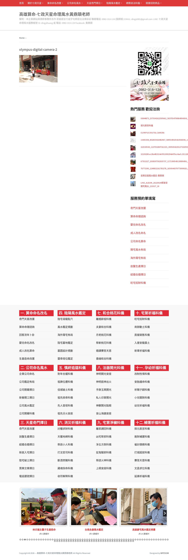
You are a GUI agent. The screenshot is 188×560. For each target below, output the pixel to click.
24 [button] (73, 539)
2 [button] (22, 539)
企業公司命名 (27, 373)
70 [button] (64, 541)
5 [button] (29, 539)
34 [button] (96, 539)
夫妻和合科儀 (103, 327)
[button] (23, 513)
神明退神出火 (103, 381)
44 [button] (119, 539)
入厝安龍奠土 (142, 342)
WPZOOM (165, 553)
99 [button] (131, 541)
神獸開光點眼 (103, 405)
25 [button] (75, 539)
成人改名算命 (27, 350)
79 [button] (85, 541)
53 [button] (140, 539)
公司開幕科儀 (27, 413)
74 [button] (73, 541)
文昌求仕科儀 (142, 468)
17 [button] (57, 539)
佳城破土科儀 (65, 389)
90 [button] (110, 541)
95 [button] (121, 541)
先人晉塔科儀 (65, 405)
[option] (44, 512)
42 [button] (114, 539)
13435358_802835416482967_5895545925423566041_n (164, 140)
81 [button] (89, 541)
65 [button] (167, 539)
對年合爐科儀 (65, 373)
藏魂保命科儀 (65, 468)
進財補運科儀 (142, 436)
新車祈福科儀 (142, 350)
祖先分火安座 (65, 413)
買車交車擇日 (27, 468)
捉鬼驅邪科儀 (103, 452)
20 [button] (64, 539)
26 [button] (78, 539)
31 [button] (89, 539)
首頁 (21, 3)
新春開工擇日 (27, 397)
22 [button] (68, 539)
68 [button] (59, 541)
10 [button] (41, 539)
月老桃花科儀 (103, 334)
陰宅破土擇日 (27, 460)
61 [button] (158, 539)
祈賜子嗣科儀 (142, 389)
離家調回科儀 (103, 428)
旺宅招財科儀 (138, 282)
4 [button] (27, 539)
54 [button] (142, 539)
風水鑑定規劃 (65, 327)
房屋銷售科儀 (142, 334)
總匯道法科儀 (133, 3)
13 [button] (48, 539)
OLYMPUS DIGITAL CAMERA (152, 132)
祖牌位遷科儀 (65, 381)
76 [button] (78, 541)
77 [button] (80, 541)
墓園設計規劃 (65, 350)
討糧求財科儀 (65, 428)
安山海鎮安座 (103, 413)
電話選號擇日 (27, 476)
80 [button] (87, 541)
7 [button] (34, 539)
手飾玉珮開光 (103, 389)
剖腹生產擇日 (138, 266)
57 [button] (149, 539)
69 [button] (62, 541)
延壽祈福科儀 (142, 476)
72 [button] (68, 541)
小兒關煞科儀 (142, 397)
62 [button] (161, 539)
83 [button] (94, 541)
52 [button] (138, 539)
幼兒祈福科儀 (142, 405)
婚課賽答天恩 (103, 350)
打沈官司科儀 (65, 452)
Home (22, 38)
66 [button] (55, 541)
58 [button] (151, 539)
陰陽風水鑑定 (113, 3)
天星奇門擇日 (94, 3)
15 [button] (52, 539)
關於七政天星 (34, 3)
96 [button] (124, 541)
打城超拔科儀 (142, 452)
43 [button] (117, 539)
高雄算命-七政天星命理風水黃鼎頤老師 (54, 14)
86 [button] (101, 541)
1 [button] (20, 539)
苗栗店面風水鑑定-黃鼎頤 (152, 175)
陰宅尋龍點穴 (65, 319)
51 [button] (135, 539)
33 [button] (94, 539)
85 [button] (98, 541)
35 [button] (98, 539)
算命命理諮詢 (138, 216)
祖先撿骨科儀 (65, 397)
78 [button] (82, 541)
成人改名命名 (138, 233)
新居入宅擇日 (27, 452)
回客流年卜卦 (27, 334)
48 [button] (128, 539)
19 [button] (62, 539)
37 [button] (103, 539)
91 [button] (112, 541)
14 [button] (50, 539)
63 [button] (163, 539)
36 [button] (101, 539)
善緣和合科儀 (103, 358)
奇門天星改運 (138, 208)
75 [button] (75, 541)
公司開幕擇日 (27, 389)
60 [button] (156, 539)
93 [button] (117, 541)
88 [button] (105, 541)
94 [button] (119, 541)
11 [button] (43, 539)
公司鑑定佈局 (27, 381)
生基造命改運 (27, 358)
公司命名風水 (74, 3)
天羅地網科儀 (65, 436)
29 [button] (85, 539)
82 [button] (91, 541)
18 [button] (59, 539)
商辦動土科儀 (142, 327)
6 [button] (32, 539)
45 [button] (121, 539)
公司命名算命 (138, 241)
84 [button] (96, 541)
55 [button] (144, 539)
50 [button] (133, 539)
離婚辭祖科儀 (103, 319)
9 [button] (39, 539)
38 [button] (105, 539)
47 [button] (126, 539)
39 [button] (108, 539)
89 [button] (108, 541)
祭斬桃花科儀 (103, 342)
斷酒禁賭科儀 (65, 460)
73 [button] (71, 541)
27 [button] (80, 539)
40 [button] (110, 539)
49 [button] (131, 539)
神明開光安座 (103, 373)
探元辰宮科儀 (147, 125)
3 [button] (25, 539)
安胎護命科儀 (142, 381)
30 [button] (87, 539)
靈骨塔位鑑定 (65, 358)
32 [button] (91, 539)
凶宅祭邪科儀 (103, 436)
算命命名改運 (54, 3)
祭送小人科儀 (65, 444)
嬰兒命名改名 (138, 224)
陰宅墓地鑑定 (65, 342)
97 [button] (126, 541)
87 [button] (103, 541)
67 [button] (57, 541)
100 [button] (133, 541)
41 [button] (112, 539)
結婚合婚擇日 (138, 274)
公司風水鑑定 (27, 405)
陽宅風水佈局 (138, 249)
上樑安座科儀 (103, 468)
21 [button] (66, 539)
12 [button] (45, 539)
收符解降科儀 (65, 476)
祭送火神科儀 (103, 460)
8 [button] (36, 539)
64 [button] (165, 539)
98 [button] (128, 541)
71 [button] (66, 541)
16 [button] (55, 539)
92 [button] (114, 541)
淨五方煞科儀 (103, 444)
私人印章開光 (103, 397)
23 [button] (71, 539)
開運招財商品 (153, 3)
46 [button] (124, 539)
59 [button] (154, 539)
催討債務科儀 (142, 444)
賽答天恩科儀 (142, 460)
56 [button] (147, 539)
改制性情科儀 (142, 373)
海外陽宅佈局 (138, 258)
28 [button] (82, 539)
